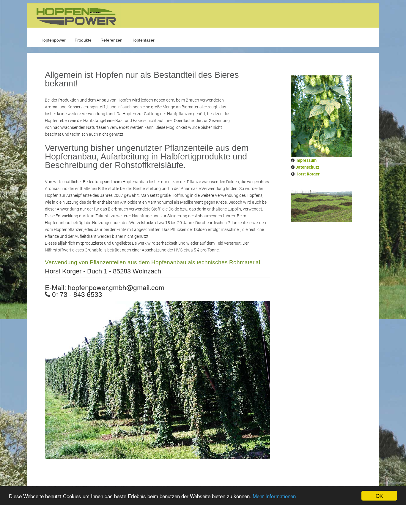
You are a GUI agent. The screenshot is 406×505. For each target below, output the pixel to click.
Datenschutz (307, 167)
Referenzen (111, 40)
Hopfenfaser (143, 40)
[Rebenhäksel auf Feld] (321, 205)
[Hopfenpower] (76, 15)
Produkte (83, 40)
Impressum (306, 160)
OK (379, 495)
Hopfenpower (53, 40)
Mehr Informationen (274, 496)
